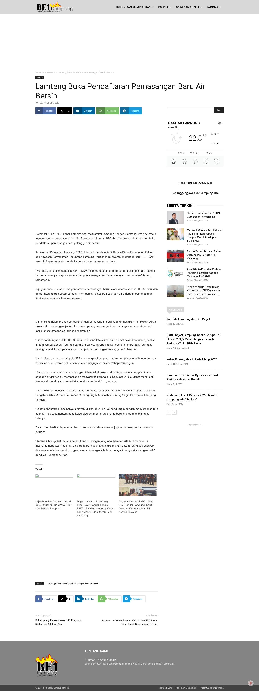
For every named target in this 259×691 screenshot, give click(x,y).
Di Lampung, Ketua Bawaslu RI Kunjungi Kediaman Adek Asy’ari (58, 622)
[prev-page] (168, 412)
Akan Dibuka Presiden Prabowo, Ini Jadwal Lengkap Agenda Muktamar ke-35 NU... (205, 273)
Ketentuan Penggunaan (212, 687)
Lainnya (212, 7)
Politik (163, 7)
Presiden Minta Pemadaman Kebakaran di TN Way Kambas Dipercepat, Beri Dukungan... (204, 290)
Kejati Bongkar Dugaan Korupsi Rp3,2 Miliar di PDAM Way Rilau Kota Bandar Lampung (53, 505)
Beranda (39, 72)
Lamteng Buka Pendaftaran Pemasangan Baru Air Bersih (72, 583)
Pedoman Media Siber (186, 687)
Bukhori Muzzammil (195, 183)
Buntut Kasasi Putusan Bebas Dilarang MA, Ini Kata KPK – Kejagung (204, 255)
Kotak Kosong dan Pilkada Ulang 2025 (192, 359)
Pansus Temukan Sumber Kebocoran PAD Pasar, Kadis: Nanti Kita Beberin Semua (130, 622)
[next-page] (174, 412)
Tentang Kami (165, 687)
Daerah (51, 72)
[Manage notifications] (251, 683)
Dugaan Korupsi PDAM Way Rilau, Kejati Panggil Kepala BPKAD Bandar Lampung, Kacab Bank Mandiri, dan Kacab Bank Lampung (96, 508)
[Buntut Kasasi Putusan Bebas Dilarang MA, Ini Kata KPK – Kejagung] (175, 256)
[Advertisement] (129, 40)
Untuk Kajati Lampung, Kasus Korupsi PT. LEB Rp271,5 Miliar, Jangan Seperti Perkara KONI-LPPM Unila (193, 339)
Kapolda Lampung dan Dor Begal (188, 319)
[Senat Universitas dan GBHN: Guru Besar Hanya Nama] (175, 217)
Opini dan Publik (187, 7)
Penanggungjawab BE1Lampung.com (195, 193)
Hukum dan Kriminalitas (133, 7)
